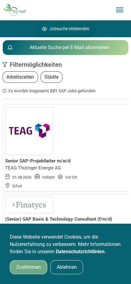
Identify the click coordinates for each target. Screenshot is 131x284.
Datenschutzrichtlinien (80, 251)
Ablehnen (67, 267)
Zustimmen (28, 267)
